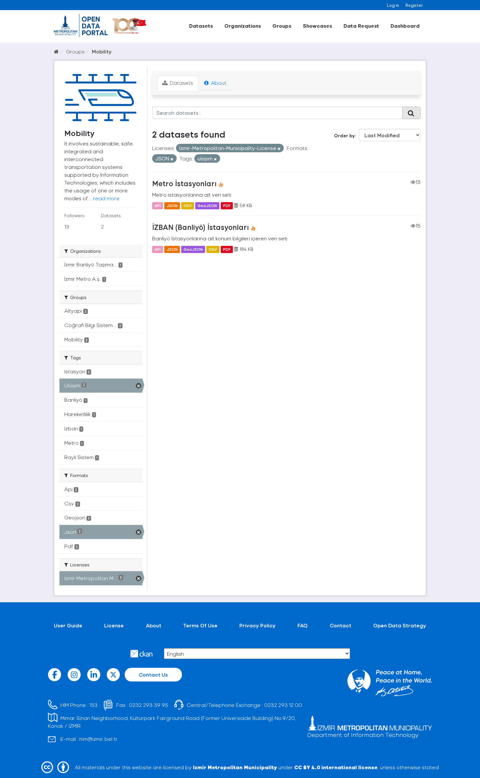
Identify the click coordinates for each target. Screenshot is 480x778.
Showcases (317, 25)
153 (93, 704)
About (218, 82)
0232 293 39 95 (148, 704)
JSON (172, 205)
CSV (188, 205)
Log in (393, 5)
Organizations (242, 25)
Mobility (102, 51)
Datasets (201, 25)
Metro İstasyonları (184, 183)
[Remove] (279, 148)
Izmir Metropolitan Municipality (235, 767)
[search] (411, 113)
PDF (227, 205)
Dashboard (405, 25)
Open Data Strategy (399, 625)
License (114, 625)
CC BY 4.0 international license (335, 767)
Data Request (361, 25)
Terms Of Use (200, 625)
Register (414, 5)
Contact (340, 625)
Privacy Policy (257, 625)
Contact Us (153, 674)
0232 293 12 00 (283, 704)
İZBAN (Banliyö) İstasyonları (200, 227)
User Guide (68, 625)
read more (106, 198)
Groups (281, 25)
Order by (344, 135)
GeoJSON (207, 205)
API (157, 205)
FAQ (302, 625)
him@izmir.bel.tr (98, 738)
